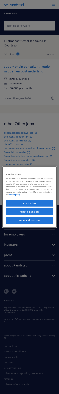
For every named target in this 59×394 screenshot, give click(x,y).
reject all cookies (29, 211)
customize (29, 203)
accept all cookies (29, 220)
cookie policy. (15, 195)
